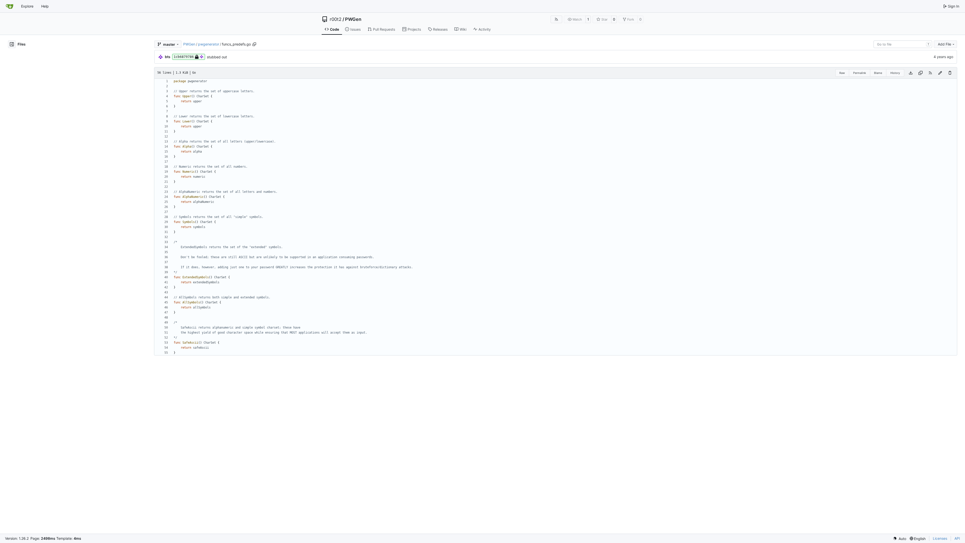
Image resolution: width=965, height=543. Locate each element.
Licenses (940, 538)
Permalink (859, 73)
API (957, 538)
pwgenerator (208, 44)
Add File (944, 44)
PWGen (353, 19)
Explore (27, 6)
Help (45, 6)
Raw (842, 73)
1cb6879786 (184, 57)
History (895, 73)
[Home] (10, 6)
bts (167, 57)
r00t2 (336, 19)
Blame (878, 73)
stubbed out (217, 57)
